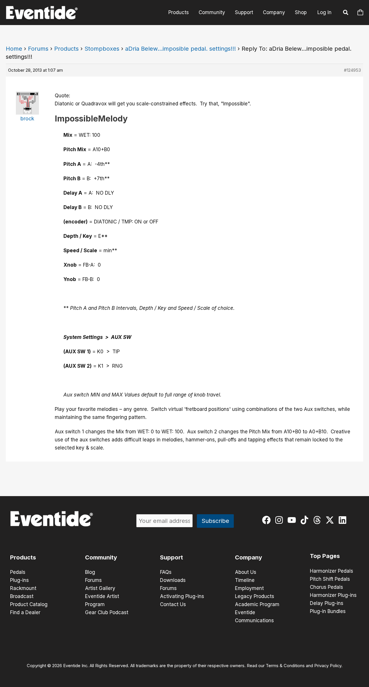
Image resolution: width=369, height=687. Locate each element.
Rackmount (23, 588)
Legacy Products (254, 596)
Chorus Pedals (326, 587)
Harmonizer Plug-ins (333, 595)
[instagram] (280, 520)
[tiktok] (305, 520)
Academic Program (257, 604)
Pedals (17, 572)
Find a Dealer (25, 612)
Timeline (245, 580)
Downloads (173, 580)
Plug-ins (19, 580)
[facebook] (267, 520)
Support (244, 12)
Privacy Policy (327, 665)
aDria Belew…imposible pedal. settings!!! (180, 48)
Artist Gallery (100, 588)
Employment (249, 588)
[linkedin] (343, 520)
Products (178, 12)
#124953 (352, 70)
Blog (90, 572)
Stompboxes (101, 48)
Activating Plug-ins (182, 596)
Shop (301, 12)
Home (14, 48)
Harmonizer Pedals (331, 571)
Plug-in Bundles (328, 611)
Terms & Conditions (285, 665)
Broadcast (21, 596)
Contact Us (173, 604)
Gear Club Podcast (106, 612)
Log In (324, 12)
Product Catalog (29, 604)
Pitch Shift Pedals (330, 579)
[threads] (318, 520)
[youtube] (293, 520)
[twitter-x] (331, 520)
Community (212, 12)
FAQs (166, 572)
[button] (346, 13)
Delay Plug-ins (326, 603)
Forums (38, 48)
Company (274, 12)
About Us (245, 572)
